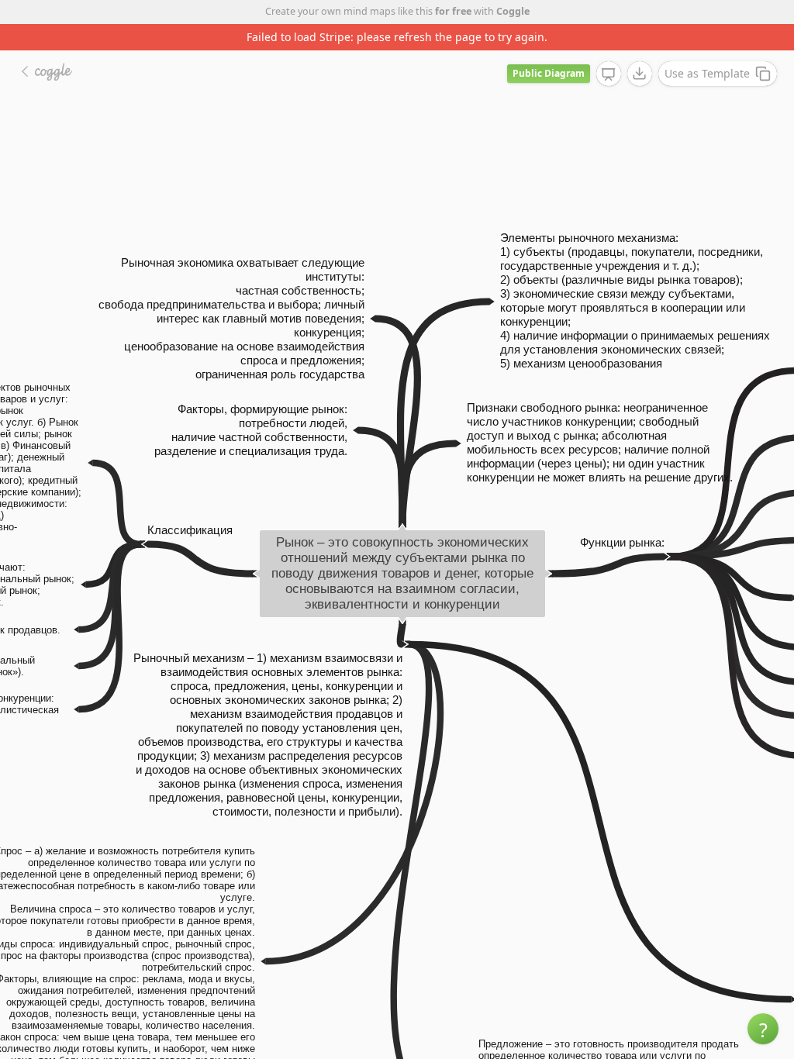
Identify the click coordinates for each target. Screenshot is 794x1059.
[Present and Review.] (608, 74)
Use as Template (707, 73)
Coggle (513, 11)
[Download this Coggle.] (639, 73)
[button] (762, 1028)
